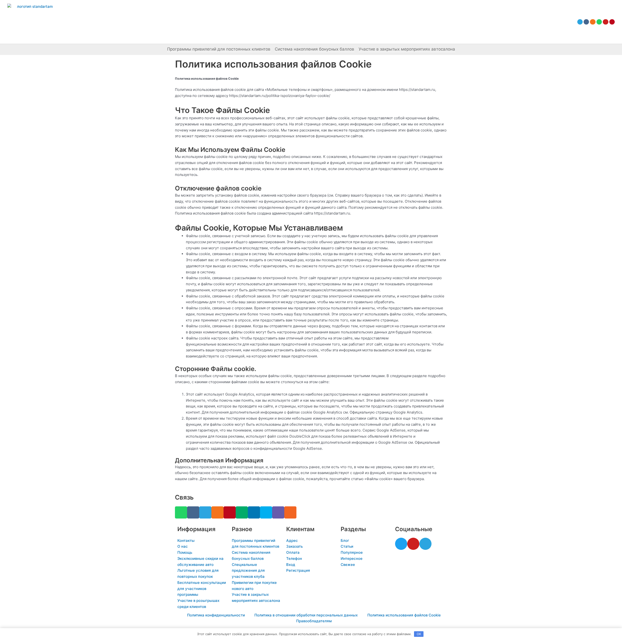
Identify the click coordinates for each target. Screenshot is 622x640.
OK (419, 634)
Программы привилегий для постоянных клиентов (218, 49)
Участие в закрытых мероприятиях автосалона (407, 49)
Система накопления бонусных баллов (314, 49)
